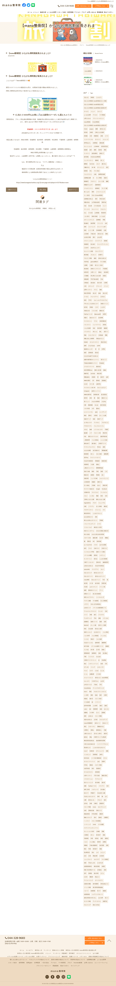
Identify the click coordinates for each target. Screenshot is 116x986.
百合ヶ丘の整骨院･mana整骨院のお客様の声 (95, 125)
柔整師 (103, 713)
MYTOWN (86, 646)
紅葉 (105, 230)
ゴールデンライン (88, 188)
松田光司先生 (104, 146)
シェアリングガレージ (97, 894)
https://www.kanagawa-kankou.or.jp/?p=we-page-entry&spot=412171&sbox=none (42, 182)
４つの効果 (87, 702)
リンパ (104, 206)
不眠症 (106, 429)
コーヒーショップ (100, 192)
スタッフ (99, 111)
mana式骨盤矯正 (88, 723)
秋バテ (99, 891)
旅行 (95, 615)
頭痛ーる (99, 482)
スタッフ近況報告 (96, 821)
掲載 (107, 751)
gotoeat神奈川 (94, 262)
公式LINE (102, 856)
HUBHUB (92, 751)
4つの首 (90, 213)
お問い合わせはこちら (83, 6)
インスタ (86, 639)
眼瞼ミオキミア (88, 817)
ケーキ (99, 524)
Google (98, 489)
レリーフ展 (91, 230)
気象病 (93, 482)
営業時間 (95, 709)
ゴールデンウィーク (89, 366)
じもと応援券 (87, 328)
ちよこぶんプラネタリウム (100, 300)
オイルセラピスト (88, 772)
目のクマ (86, 793)
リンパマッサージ (88, 160)
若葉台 (104, 276)
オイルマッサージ (94, 342)
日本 (106, 611)
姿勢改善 (90, 353)
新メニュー (87, 401)
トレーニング (91, 227)
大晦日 (95, 803)
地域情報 (93, 891)
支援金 (91, 307)
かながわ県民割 (96, 401)
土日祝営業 (87, 482)
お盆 (98, 761)
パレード (86, 891)
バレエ (85, 842)
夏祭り (90, 415)
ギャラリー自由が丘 (89, 489)
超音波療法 (94, 153)
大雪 (85, 286)
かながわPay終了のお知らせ (91, 356)
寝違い (98, 464)
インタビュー (87, 754)
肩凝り (85, 318)
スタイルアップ (103, 719)
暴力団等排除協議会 (98, 887)
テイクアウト (95, 569)
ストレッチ (105, 139)
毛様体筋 (86, 838)
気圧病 (100, 150)
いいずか (92, 496)
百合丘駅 (90, 629)
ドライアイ (101, 786)
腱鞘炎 (85, 164)
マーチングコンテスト (89, 447)
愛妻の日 (102, 311)
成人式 (94, 293)
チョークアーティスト (102, 244)
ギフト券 (92, 384)
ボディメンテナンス (89, 220)
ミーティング (87, 824)
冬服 (91, 803)
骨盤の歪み (87, 202)
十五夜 (92, 464)
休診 (94, 328)
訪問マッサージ (88, 290)
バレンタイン (87, 325)
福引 (105, 800)
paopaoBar (87, 569)
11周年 (105, 695)
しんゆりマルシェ (97, 513)
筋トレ (92, 454)
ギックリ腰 (104, 188)
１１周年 (86, 695)
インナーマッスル (88, 139)
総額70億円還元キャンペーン (91, 360)
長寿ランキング (88, 632)
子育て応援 (97, 775)
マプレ (95, 321)
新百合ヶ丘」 (91, 800)
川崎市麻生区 (103, 321)
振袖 (99, 293)
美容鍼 (85, 136)
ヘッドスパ (87, 821)
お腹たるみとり (88, 733)
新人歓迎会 (104, 394)
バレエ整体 (105, 632)
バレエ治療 (99, 639)
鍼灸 (95, 258)
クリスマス (101, 615)
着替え (92, 730)
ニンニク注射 (104, 440)
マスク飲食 (103, 262)
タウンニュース (100, 751)
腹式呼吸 (93, 223)
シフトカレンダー (98, 429)
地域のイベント (104, 304)
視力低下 (98, 835)
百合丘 (85, 129)
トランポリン (87, 332)
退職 (99, 618)
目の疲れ (103, 789)
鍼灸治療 (95, 538)
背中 (85, 873)
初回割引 (98, 768)
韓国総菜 (97, 461)
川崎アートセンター (89, 562)
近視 (85, 810)
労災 (85, 206)
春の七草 (99, 283)
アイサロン (97, 422)
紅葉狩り (100, 255)
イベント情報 (87, 887)
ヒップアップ (103, 412)
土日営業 (86, 234)
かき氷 (85, 877)
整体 (105, 150)
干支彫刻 (105, 269)
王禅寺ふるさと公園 (89, 499)
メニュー (93, 111)
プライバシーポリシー (98, 118)
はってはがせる (88, 545)
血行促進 (97, 583)
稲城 (96, 695)
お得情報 (97, 213)
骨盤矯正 (96, 136)
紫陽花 (97, 160)
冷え (85, 213)
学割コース (99, 810)
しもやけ (103, 307)
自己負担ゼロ (96, 450)
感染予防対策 (103, 436)
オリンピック (100, 167)
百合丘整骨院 (96, 122)
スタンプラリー (99, 251)
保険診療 (86, 279)
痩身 (85, 415)
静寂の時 (105, 485)
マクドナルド (95, 492)
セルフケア (97, 859)
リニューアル (101, 503)
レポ (97, 852)
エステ (91, 671)
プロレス (99, 800)
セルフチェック (102, 807)
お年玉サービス (88, 685)
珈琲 (93, 192)
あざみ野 (100, 898)
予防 (85, 657)
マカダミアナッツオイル (100, 692)
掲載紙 (107, 646)
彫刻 (85, 230)
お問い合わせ (87, 118)
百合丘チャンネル (88, 643)
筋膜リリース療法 (100, 552)
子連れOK (93, 234)
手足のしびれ (91, 863)
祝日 (107, 167)
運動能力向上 (100, 726)
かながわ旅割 (87, 450)
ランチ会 (86, 650)
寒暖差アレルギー (88, 185)
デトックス (87, 209)
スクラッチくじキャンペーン (91, 828)
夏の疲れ (94, 443)
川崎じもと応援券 (99, 132)
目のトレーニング (88, 782)
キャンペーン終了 (101, 227)
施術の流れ (104, 775)
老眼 (85, 786)
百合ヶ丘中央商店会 (96, 604)
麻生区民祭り (87, 513)
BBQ (91, 737)
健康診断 (106, 454)
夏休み (98, 408)
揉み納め (86, 269)
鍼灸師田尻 (105, 562)
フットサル (103, 636)
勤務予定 (86, 373)
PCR (85, 436)
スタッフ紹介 (98, 699)
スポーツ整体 (98, 765)
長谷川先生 (103, 342)
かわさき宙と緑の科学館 (98, 534)
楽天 (85, 548)
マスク (90, 548)
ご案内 (91, 265)
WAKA (104, 370)
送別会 (104, 325)
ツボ (106, 471)
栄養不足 (105, 901)
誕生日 (105, 733)
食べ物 (93, 167)
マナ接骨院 (95, 601)
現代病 (85, 132)
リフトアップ (98, 241)
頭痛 (102, 471)
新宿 (85, 300)
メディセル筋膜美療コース (99, 608)
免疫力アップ (87, 419)
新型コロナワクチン (89, 597)
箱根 (101, 290)
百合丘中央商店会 (99, 566)
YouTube (92, 164)
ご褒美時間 (87, 440)
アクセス (95, 115)
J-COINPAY (96, 146)
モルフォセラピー (101, 387)
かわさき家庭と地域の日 (102, 531)
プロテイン (93, 181)
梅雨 (95, 150)
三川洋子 (86, 248)
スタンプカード (92, 335)
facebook (104, 489)
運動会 (106, 538)
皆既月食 (104, 583)
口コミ (98, 713)
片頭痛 (93, 485)
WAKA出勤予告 (87, 394)
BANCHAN (104, 461)
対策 (92, 838)
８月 (93, 408)
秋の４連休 (87, 534)
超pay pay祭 (97, 314)
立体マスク (97, 548)
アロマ (94, 503)
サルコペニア (87, 905)
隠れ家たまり (87, 747)
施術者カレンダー (88, 349)
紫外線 (98, 380)
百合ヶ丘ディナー (88, 576)
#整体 (45, 208)
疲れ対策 (96, 873)
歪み (93, 852)
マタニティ (103, 209)
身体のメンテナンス (96, 269)
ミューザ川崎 (94, 478)
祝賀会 (85, 699)
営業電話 (95, 754)
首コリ (106, 898)
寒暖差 (85, 845)
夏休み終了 (87, 443)
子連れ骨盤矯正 (93, 845)
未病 (101, 709)
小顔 (91, 136)
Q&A (96, 412)
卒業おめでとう (100, 339)
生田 (105, 622)
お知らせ (90, 716)
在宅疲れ (99, 870)
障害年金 (104, 202)
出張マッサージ (88, 775)
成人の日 (105, 293)
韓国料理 (86, 464)
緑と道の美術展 (97, 594)
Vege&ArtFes (87, 503)
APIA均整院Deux (88, 370)
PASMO (86, 342)
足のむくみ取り (98, 733)
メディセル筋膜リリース (97, 646)
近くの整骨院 (104, 601)
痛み (85, 664)
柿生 (85, 629)
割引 (93, 768)
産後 (102, 136)
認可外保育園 (87, 706)
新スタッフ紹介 (99, 265)
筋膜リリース (94, 622)
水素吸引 (106, 817)
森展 (85, 590)
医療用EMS (98, 185)
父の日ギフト (97, 632)
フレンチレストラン (99, 426)
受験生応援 (91, 810)
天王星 (85, 587)
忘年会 (85, 803)
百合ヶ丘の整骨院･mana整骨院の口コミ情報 (95, 101)
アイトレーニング (88, 880)
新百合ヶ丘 (102, 129)
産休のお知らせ (102, 258)
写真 (89, 849)
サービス (86, 111)
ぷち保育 (95, 706)
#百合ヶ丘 (52, 208)
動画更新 (86, 454)
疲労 (91, 150)
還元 (85, 726)
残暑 (91, 429)
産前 (105, 870)
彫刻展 (85, 150)
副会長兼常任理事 (100, 740)
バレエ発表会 (95, 440)
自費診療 (92, 674)
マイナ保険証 (105, 859)
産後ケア (102, 153)
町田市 (99, 842)
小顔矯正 (86, 835)
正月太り (103, 297)
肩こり (102, 160)
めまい (99, 485)
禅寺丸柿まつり (104, 884)
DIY (94, 541)
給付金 (85, 307)
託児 (85, 856)
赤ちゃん (95, 332)
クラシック (99, 286)
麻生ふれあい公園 (100, 499)
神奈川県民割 (87, 293)
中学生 (85, 765)
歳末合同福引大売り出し (90, 898)
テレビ (85, 671)
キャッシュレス (88, 146)
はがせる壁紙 (103, 545)
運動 (106, 335)
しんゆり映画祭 (103, 559)
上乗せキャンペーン (89, 468)
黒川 (94, 237)
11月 (106, 664)
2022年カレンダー (95, 248)
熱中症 (85, 398)
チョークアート (94, 297)
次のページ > (73, 189)
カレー (102, 569)
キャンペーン (95, 209)
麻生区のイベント (92, 590)
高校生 (91, 765)
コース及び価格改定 (96, 758)
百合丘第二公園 (101, 793)
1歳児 (101, 706)
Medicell (86, 625)
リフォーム (98, 510)
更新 (85, 863)
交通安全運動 (87, 884)
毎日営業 (102, 845)
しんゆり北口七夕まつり (99, 747)
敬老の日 (86, 475)
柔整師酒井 (87, 653)
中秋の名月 (102, 199)
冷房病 (95, 415)
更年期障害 (95, 884)
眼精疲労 (86, 181)
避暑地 (90, 873)
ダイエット (98, 139)
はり (106, 796)
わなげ (85, 751)
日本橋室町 (99, 230)
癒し (101, 332)
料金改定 (102, 363)
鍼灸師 (105, 328)
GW (90, 709)
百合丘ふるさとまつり (89, 796)
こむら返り (87, 216)
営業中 (103, 761)
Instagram (86, 391)
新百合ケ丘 (100, 234)
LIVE (106, 223)
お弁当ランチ (87, 608)
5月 (93, 380)
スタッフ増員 (87, 807)
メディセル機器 (88, 555)
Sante (94, 824)
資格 (104, 835)
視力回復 (97, 782)
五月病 (95, 719)
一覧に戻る (42, 189)
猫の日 (91, 699)
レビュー (103, 852)
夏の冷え (104, 164)
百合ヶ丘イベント (95, 580)
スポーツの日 (87, 538)
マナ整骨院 (102, 115)
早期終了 (93, 793)
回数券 (101, 814)
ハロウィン (102, 555)
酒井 (85, 716)
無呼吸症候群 (101, 174)
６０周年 (92, 713)
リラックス (100, 223)
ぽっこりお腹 (103, 415)
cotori (85, 709)
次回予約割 (87, 768)
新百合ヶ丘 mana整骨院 (101, 678)
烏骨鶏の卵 (96, 394)
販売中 (102, 377)
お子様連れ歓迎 (96, 202)
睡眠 (107, 181)
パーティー (98, 702)
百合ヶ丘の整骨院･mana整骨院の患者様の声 (95, 108)
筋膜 (101, 622)
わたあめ (98, 657)
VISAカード (105, 723)
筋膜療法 (86, 622)
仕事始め (86, 283)
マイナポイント (88, 321)
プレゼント (93, 255)
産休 (91, 398)
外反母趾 (104, 660)
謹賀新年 (102, 803)
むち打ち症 (100, 863)
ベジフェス (91, 657)
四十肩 (92, 650)
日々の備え (87, 485)
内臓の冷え (87, 167)
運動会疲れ (87, 377)
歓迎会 (96, 838)
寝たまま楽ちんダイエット (90, 520)
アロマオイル (105, 422)
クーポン (86, 297)
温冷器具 (106, 272)
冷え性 (101, 538)
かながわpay (91, 346)
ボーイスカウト (99, 880)
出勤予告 (98, 384)
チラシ (95, 290)
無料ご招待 (87, 789)
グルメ (85, 496)
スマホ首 (98, 674)
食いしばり (87, 192)
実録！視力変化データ (89, 870)
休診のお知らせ (88, 719)
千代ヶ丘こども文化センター (91, 304)
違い (103, 475)
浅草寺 (104, 314)
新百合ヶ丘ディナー (100, 576)
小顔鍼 (98, 831)
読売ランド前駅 (102, 625)
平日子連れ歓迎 (94, 279)
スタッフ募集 (98, 716)
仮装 (102, 664)
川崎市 (91, 132)
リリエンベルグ (88, 527)
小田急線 (100, 335)
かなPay (104, 401)
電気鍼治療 (104, 450)
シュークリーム (97, 325)
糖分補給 (86, 255)
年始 (102, 279)
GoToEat (93, 373)
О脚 (85, 405)
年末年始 (86, 262)
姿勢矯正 (97, 188)
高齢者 (91, 877)
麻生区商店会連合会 (89, 740)
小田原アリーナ (102, 443)
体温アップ (100, 419)
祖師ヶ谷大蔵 (97, 370)
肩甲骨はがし (87, 143)
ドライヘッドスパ (88, 241)
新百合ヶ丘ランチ (98, 573)
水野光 (103, 349)
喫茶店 (89, 541)
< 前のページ (11, 189)
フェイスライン (88, 174)
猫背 (85, 353)
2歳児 (105, 706)
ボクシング (91, 286)
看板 (85, 335)
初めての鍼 (87, 471)
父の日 (85, 384)
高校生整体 (87, 814)
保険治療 (102, 143)
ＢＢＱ (85, 429)
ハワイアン (91, 506)
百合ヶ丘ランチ (88, 573)
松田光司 (86, 272)
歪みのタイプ (93, 318)
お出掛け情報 (87, 237)
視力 (108, 786)
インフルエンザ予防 (89, 552)
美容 (98, 796)
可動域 (101, 520)
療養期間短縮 (99, 468)
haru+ (85, 692)
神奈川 (92, 639)
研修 (106, 234)
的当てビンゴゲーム (89, 531)
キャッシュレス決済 (89, 831)
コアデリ (86, 604)
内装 (85, 506)
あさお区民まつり (88, 517)
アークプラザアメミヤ (98, 688)
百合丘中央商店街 (88, 461)
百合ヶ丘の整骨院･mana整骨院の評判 (93, 104)
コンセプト (99, 97)
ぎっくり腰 (93, 625)
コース (106, 136)
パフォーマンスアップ (89, 524)
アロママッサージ (88, 510)
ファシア (93, 667)
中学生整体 (94, 814)
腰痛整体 (104, 643)
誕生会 (85, 737)
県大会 (99, 447)
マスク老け (97, 171)
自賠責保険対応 (88, 866)
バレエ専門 (87, 636)
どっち (85, 674)
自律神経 (98, 220)
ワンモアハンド (88, 618)
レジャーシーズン (88, 412)
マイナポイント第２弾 (89, 387)
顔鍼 (103, 831)
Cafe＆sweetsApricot (89, 744)
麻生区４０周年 (98, 527)
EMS (96, 517)
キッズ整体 (99, 178)
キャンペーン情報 (88, 251)
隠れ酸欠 (86, 223)
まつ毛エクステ (88, 422)
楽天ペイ (106, 332)
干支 (103, 580)
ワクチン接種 (87, 601)
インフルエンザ (100, 597)
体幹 (85, 227)
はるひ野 (99, 237)
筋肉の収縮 (94, 216)
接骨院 (92, 475)
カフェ (102, 873)
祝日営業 (99, 328)
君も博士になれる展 (96, 276)
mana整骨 (86, 580)
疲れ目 (103, 782)
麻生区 (105, 506)
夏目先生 (98, 366)
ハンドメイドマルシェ (102, 744)
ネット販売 (87, 195)
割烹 (102, 496)
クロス (95, 545)
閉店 (90, 692)
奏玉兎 (85, 583)
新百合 (95, 559)
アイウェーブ (98, 779)
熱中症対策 (103, 405)
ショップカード (88, 859)
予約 (95, 618)
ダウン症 (86, 667)
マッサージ (87, 153)
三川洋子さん (95, 681)
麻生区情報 (97, 866)
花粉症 (100, 817)
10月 (106, 496)
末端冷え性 (87, 311)
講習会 (95, 555)
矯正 (85, 849)
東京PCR (105, 433)
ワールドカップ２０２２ (90, 611)
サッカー (100, 611)
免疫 (94, 419)
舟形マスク (104, 548)
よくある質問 (87, 115)
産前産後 (97, 772)
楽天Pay (86, 457)
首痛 (99, 653)
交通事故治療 (87, 178)
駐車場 (85, 171)
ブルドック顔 (97, 433)
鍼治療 (85, 433)
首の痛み (105, 653)
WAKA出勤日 (87, 380)
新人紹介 (93, 244)
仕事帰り (86, 730)
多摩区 (104, 842)
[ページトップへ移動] (109, 940)
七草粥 (105, 283)
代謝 (105, 730)
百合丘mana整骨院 (95, 157)
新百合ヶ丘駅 (98, 629)
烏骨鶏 (93, 377)
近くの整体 (99, 506)
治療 (85, 800)
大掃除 (85, 265)
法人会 (96, 405)
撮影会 (106, 838)
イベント (106, 286)
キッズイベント (88, 559)
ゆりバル (106, 709)
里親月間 (86, 478)
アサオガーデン (88, 426)
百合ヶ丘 (86, 97)
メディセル (105, 618)
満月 (96, 199)
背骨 (107, 845)
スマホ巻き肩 (97, 206)
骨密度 (105, 241)
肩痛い (103, 650)
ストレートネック (88, 678)
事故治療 (95, 856)
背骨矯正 (104, 380)
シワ (91, 433)
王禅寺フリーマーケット (90, 660)
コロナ (96, 307)
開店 (92, 695)
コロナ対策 (87, 408)
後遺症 (104, 891)
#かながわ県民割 (35, 208)
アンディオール (97, 901)
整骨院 (92, 97)
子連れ (95, 685)
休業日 (103, 866)
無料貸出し (99, 730)
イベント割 (102, 587)
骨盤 (101, 849)
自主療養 (100, 318)
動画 (93, 471)
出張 (89, 856)
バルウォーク (95, 789)
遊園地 (85, 713)
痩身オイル (104, 398)
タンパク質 (101, 181)
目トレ (92, 835)
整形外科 (103, 213)
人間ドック (93, 272)
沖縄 (91, 615)
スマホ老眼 (101, 824)
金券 (107, 377)
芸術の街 (98, 562)
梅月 (101, 695)
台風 (95, 174)
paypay (91, 129)
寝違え (100, 272)
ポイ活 (91, 583)
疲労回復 (86, 157)
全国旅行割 (87, 492)
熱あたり (97, 877)
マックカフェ (104, 492)
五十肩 (98, 650)
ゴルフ (98, 164)
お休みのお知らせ (88, 566)
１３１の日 (94, 311)
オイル (105, 758)
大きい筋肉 (99, 454)
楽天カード (97, 723)
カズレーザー (100, 667)
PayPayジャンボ (88, 314)
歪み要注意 (87, 852)
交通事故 (95, 143)
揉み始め (93, 283)
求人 (91, 171)
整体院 (98, 475)
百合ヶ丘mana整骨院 (97, 195)
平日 (101, 685)
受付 (95, 817)
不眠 (97, 471)
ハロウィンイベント (93, 664)
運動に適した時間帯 (89, 339)
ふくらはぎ (102, 216)
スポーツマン (91, 726)
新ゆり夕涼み (96, 905)
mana (94, 807)
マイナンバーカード (95, 457)
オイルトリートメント (89, 761)
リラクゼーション (88, 779)
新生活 (96, 353)
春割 (102, 838)
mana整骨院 (87, 122)
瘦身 (98, 398)
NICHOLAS (86, 758)
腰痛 (97, 129)
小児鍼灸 (86, 276)
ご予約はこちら (100, 6)
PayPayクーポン (92, 786)
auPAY (98, 346)
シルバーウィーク (104, 478)
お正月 (102, 681)
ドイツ (85, 615)
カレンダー (87, 681)
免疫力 (105, 178)
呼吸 (104, 220)
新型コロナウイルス (93, 436)
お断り (101, 754)
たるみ (96, 671)
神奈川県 (99, 373)
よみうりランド (93, 587)
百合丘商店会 (87, 688)
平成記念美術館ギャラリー (90, 363)
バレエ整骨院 (95, 636)
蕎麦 (97, 496)
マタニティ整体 (88, 258)
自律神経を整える (88, 199)
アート (101, 590)
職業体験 (90, 405)
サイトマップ (75, 966)
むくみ (102, 671)
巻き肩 (90, 206)
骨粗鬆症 (86, 244)
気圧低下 (95, 849)
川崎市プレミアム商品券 (100, 737)
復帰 (85, 346)
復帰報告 (94, 653)
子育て (90, 300)
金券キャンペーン (96, 391)
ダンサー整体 (87, 901)
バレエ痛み (92, 842)
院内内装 (99, 541)
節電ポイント (87, 594)
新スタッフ (103, 360)
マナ (104, 510)
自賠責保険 (87, 894)
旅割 (104, 447)
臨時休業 (97, 643)
